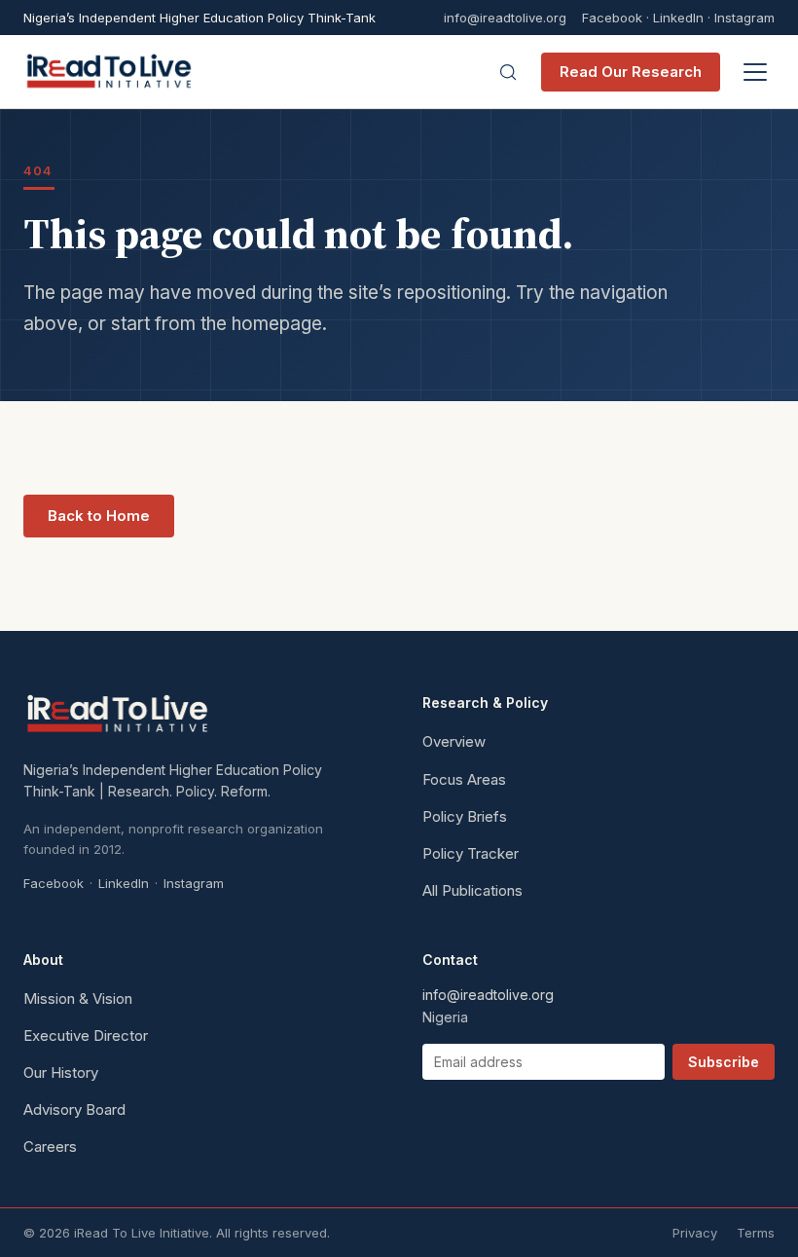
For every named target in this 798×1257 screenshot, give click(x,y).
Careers (50, 1146)
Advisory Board (74, 1109)
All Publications (472, 890)
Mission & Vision (77, 998)
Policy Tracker (470, 853)
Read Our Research (631, 71)
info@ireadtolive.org (505, 18)
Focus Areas (464, 779)
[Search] (508, 72)
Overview (454, 741)
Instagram (744, 17)
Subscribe (723, 1062)
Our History (60, 1072)
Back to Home (99, 515)
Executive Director (85, 1035)
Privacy (694, 1232)
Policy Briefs (464, 816)
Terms (756, 1232)
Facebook (612, 17)
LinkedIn (678, 17)
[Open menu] (755, 72)
